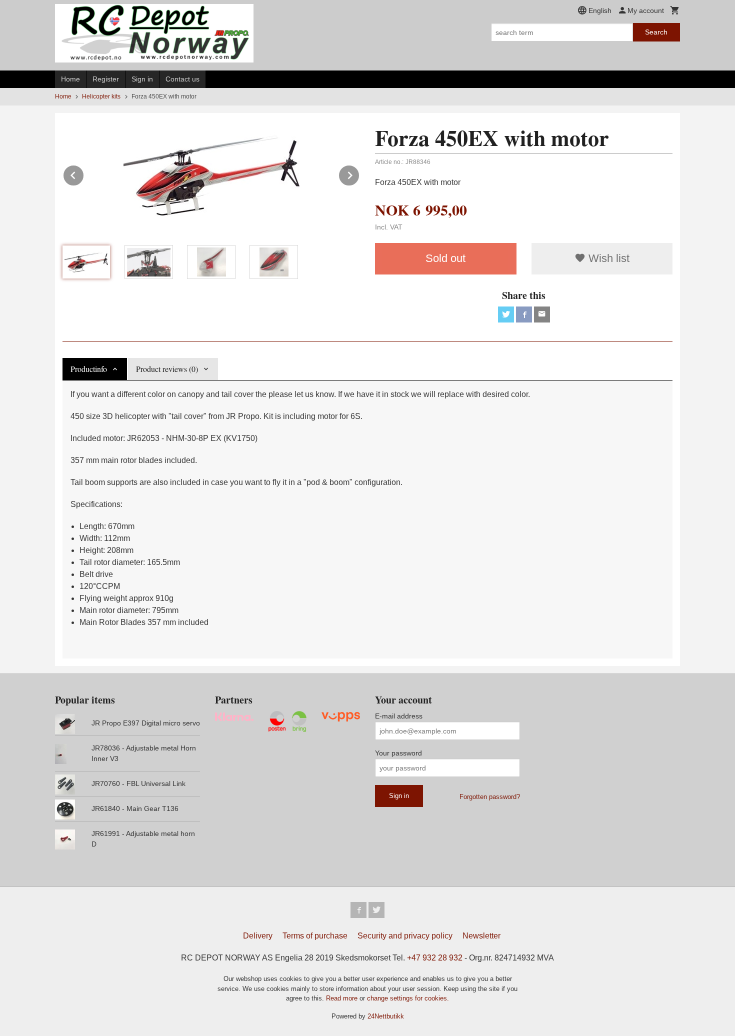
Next (359, 174)
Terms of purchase (315, 936)
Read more (343, 998)
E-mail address (398, 716)
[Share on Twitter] (506, 314)
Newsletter (481, 936)
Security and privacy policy (405, 936)
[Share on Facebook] (524, 314)
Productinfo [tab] (88, 369)
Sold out (446, 258)
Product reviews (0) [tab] (167, 369)
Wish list (608, 258)
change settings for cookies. (408, 998)
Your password (398, 753)
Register (105, 79)
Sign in (142, 79)
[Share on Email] (542, 314)
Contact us (183, 79)
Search (656, 32)
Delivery (257, 936)
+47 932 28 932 (434, 958)
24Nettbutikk (386, 1016)
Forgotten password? (490, 796)
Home (70, 79)
